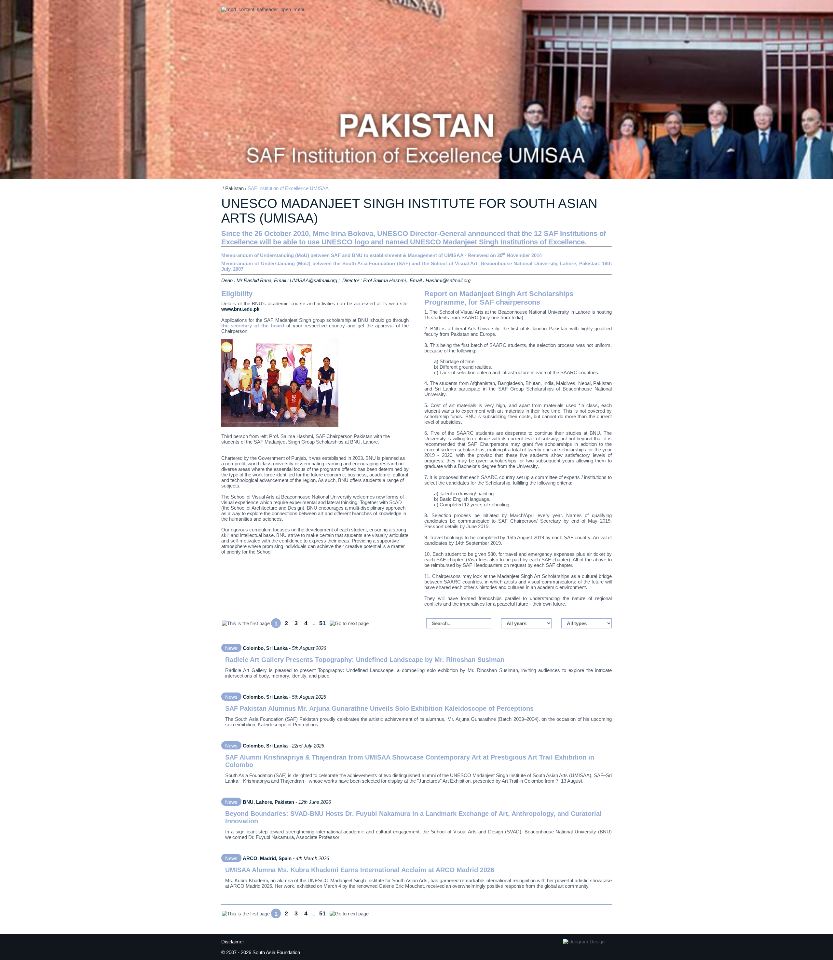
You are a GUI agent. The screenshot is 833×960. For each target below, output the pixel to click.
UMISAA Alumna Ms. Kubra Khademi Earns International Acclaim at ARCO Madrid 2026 (359, 869)
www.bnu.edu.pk (240, 309)
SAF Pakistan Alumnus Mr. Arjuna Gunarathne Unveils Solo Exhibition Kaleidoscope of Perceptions (379, 708)
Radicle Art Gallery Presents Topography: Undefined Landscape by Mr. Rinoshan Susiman (364, 659)
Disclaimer (232, 941)
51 (322, 623)
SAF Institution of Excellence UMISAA (288, 188)
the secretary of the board (252, 325)
